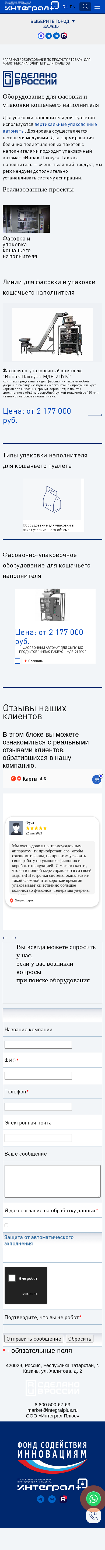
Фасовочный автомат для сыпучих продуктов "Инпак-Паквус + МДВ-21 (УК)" (52, 650)
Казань (51, 26)
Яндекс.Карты (24, 900)
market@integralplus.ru (52, 1410)
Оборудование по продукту (45, 60)
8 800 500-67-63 (52, 1404)
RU (65, 6)
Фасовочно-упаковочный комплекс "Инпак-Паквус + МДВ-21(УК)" (43, 373)
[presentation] (5, 936)
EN (73, 6)
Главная (12, 60)
